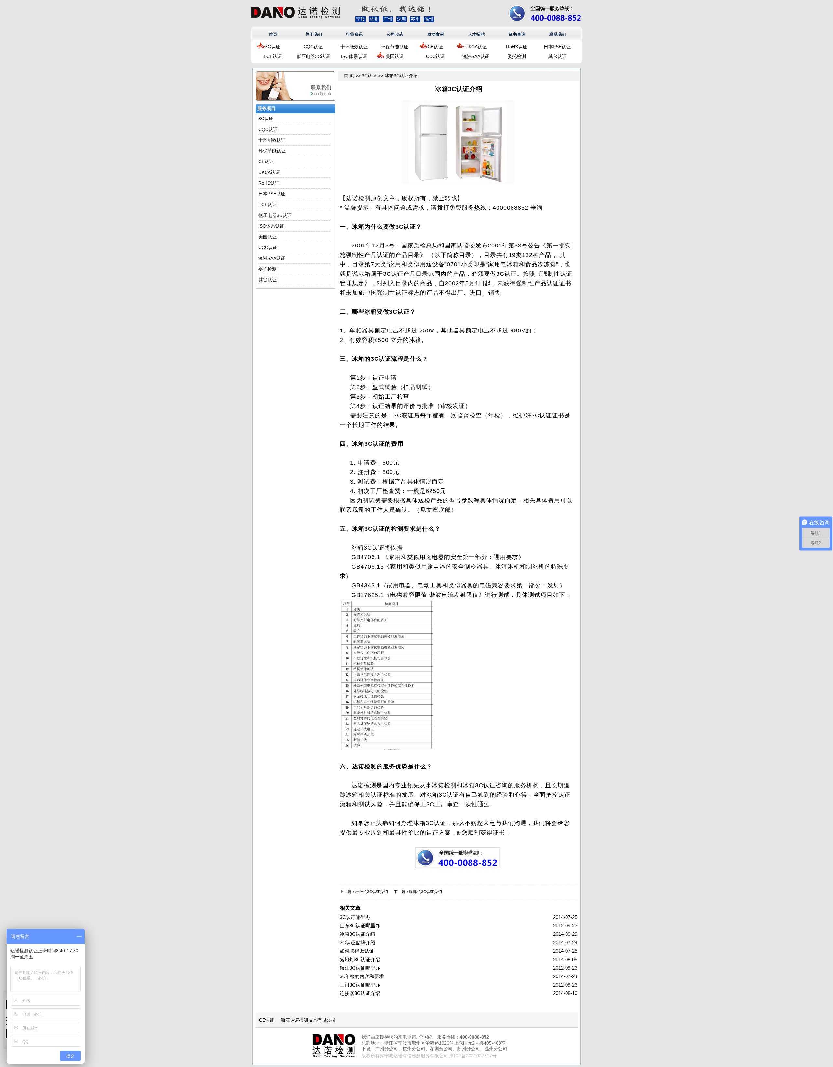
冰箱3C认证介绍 (357, 934)
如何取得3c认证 (357, 951)
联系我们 (557, 34)
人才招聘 (476, 34)
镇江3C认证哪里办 (360, 968)
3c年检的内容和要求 (362, 976)
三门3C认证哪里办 (360, 985)
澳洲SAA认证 (475, 56)
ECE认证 (273, 56)
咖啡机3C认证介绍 (425, 892)
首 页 (349, 75)
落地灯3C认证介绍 (360, 959)
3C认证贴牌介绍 (357, 942)
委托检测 (517, 56)
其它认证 (557, 56)
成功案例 (435, 34)
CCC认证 (435, 56)
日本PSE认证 (557, 46)
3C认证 (272, 46)
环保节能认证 (394, 46)
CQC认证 (313, 46)
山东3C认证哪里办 (360, 925)
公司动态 (395, 34)
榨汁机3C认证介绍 (371, 892)
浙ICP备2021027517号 (473, 1055)
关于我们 (313, 34)
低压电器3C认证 (313, 56)
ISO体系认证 (354, 56)
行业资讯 (354, 34)
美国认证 (395, 56)
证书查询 (517, 34)
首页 (273, 34)
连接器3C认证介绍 (360, 993)
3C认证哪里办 (355, 917)
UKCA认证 (476, 46)
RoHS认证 (516, 46)
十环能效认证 (354, 46)
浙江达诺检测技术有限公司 (308, 1020)
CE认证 (435, 46)
